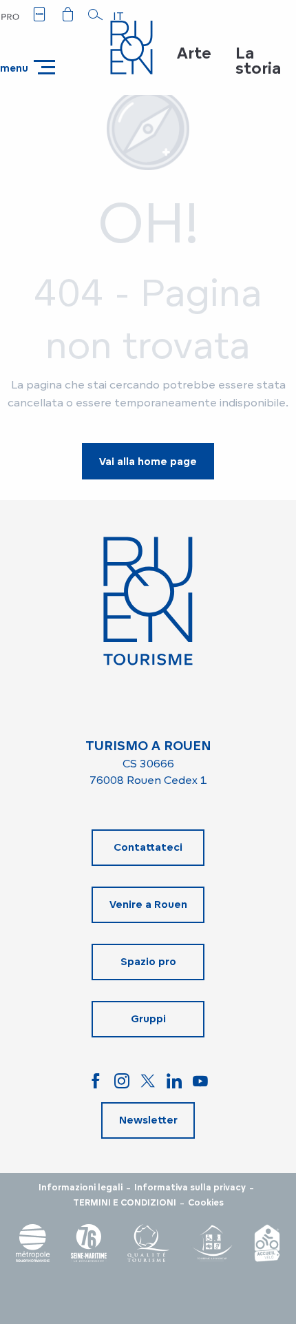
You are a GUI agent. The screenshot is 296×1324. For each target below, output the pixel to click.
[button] (96, 14)
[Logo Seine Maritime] (89, 1243)
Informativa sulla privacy (190, 1187)
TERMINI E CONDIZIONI (124, 1203)
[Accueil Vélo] (267, 1243)
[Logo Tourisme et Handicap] (212, 1243)
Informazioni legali (81, 1187)
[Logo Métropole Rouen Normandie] (33, 1243)
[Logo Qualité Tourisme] (148, 1243)
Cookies (206, 1203)
